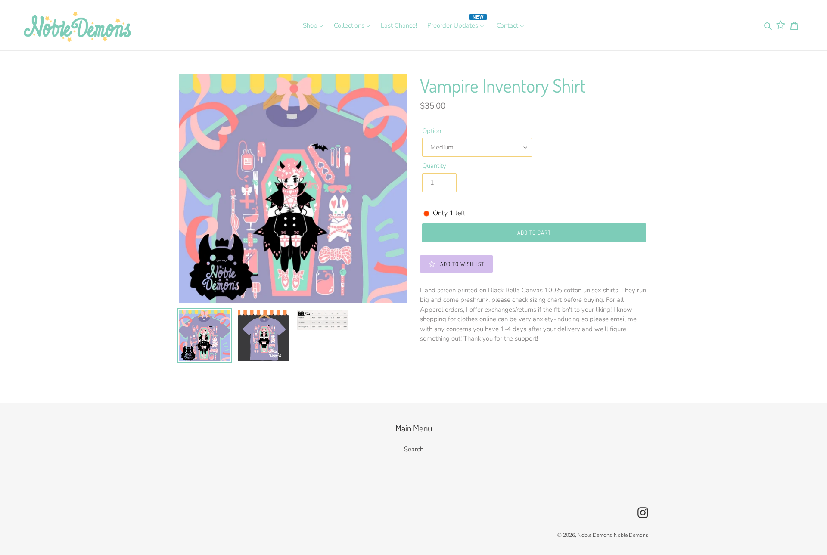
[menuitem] (313, 25)
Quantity (434, 165)
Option (431, 131)
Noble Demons (595, 535)
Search (413, 449)
